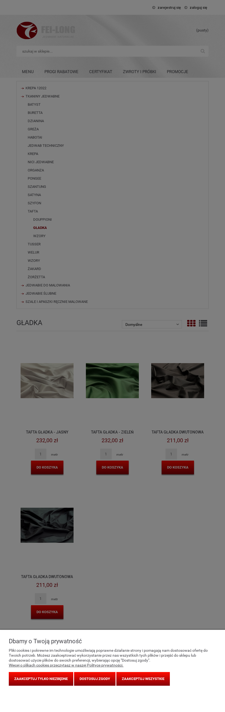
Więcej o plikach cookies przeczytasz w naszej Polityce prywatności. (66, 665)
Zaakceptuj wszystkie (143, 679)
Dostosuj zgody (95, 679)
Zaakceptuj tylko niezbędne (41, 679)
